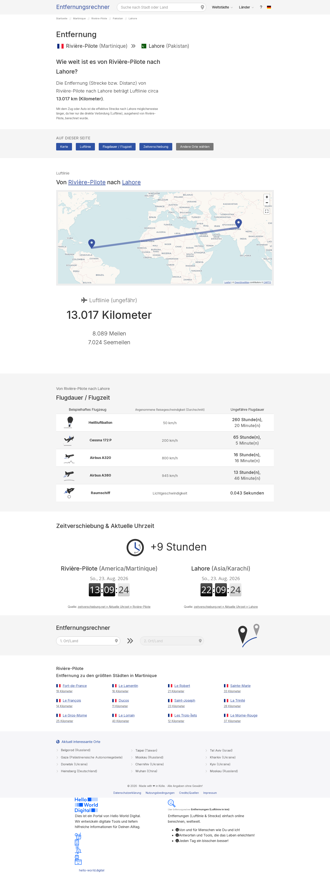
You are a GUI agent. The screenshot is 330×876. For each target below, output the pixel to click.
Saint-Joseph (184, 700)
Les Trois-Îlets (185, 715)
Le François (72, 700)
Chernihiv (149, 764)
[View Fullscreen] (267, 211)
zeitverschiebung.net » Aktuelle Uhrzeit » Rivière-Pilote (114, 607)
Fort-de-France (75, 686)
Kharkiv (222, 757)
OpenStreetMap (242, 282)
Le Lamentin (128, 686)
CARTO (267, 282)
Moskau (148, 757)
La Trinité (237, 700)
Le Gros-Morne (75, 715)
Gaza (91, 757)
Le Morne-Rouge (243, 715)
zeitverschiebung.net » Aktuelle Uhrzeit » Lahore (226, 607)
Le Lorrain (127, 715)
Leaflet (227, 282)
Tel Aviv (221, 750)
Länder (244, 7)
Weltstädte (220, 7)
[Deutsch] (269, 7)
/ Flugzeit (117, 147)
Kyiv (220, 764)
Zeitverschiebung (155, 147)
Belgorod (75, 750)
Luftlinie (85, 147)
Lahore (131, 182)
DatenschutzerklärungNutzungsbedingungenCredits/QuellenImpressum (165, 792)
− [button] (267, 202)
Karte (64, 147)
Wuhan (145, 771)
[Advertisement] (221, 80)
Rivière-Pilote (87, 182)
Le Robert (182, 686)
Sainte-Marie (240, 686)
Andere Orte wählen (194, 147)
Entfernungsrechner (83, 6)
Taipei (145, 750)
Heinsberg (78, 771)
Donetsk (74, 764)
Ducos (124, 700)
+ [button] (267, 197)
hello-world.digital (91, 870)
